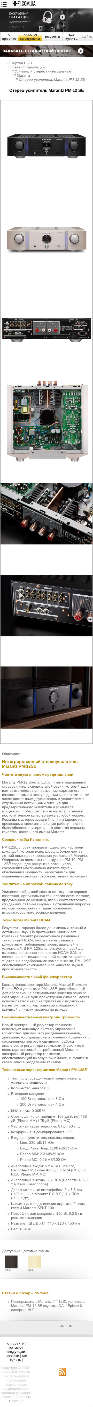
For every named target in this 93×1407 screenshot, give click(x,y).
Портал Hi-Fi (21, 63)
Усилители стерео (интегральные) (44, 71)
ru (90, 36)
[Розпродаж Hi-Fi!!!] (46, 30)
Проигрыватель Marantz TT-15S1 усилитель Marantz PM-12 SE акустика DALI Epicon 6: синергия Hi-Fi (48, 1305)
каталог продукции (30, 36)
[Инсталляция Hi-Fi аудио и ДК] (46, 50)
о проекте (9, 36)
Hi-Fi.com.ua (24, 4)
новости (52, 36)
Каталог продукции (29, 67)
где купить (71, 36)
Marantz (23, 75)
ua (84, 36)
